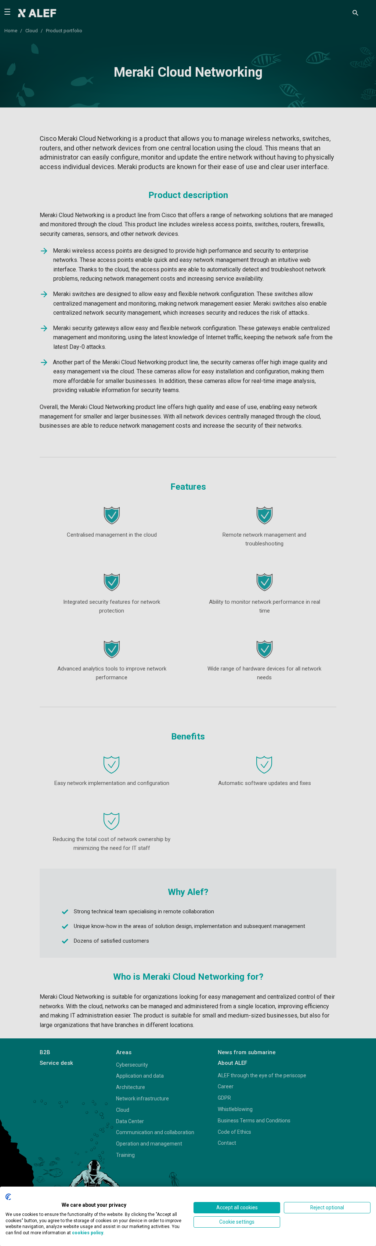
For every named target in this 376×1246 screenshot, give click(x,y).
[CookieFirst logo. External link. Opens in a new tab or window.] (8, 1197)
